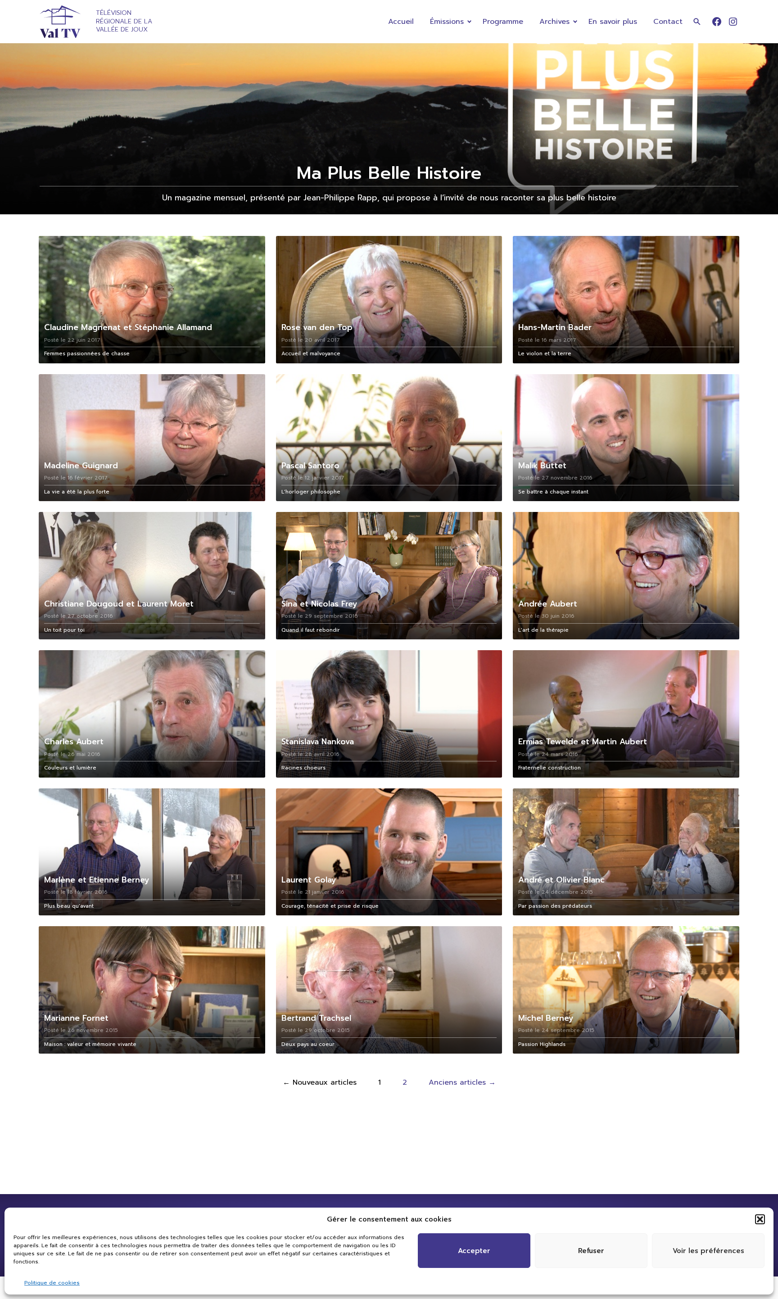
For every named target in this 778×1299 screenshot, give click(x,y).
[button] (759, 1219)
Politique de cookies (52, 1283)
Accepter (474, 1251)
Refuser (591, 1251)
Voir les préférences (708, 1251)
